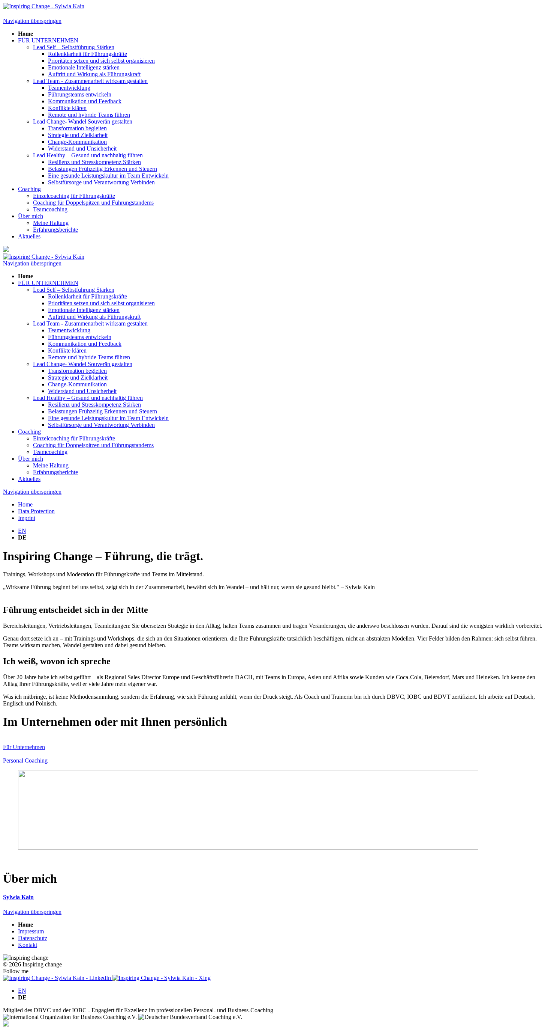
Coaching (29, 189)
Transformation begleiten (77, 128)
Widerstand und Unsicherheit (82, 148)
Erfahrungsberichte (55, 229)
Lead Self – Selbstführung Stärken (73, 47)
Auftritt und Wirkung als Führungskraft (94, 74)
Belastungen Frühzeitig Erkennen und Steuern (102, 169)
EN (22, 531)
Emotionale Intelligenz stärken (84, 67)
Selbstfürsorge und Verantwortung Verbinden (101, 182)
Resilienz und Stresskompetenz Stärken (94, 162)
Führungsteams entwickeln (79, 94)
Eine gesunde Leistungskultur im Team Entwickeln (108, 175)
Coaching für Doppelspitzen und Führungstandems (93, 202)
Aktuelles (29, 236)
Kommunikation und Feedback (84, 101)
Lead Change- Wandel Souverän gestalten (82, 121)
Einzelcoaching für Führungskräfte (74, 196)
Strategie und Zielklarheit (78, 135)
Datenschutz (32, 938)
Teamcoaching (50, 209)
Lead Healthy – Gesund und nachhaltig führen (88, 155)
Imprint (26, 518)
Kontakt (27, 945)
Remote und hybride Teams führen (89, 115)
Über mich (30, 216)
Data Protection (36, 511)
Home (25, 504)
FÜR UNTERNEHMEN (48, 40)
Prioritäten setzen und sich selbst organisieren (101, 60)
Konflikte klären (67, 108)
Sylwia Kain (18, 897)
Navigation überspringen (32, 21)
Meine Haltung (51, 223)
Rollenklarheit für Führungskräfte (87, 54)
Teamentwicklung (69, 87)
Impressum (31, 931)
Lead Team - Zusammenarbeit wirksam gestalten (90, 81)
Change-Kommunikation (77, 142)
